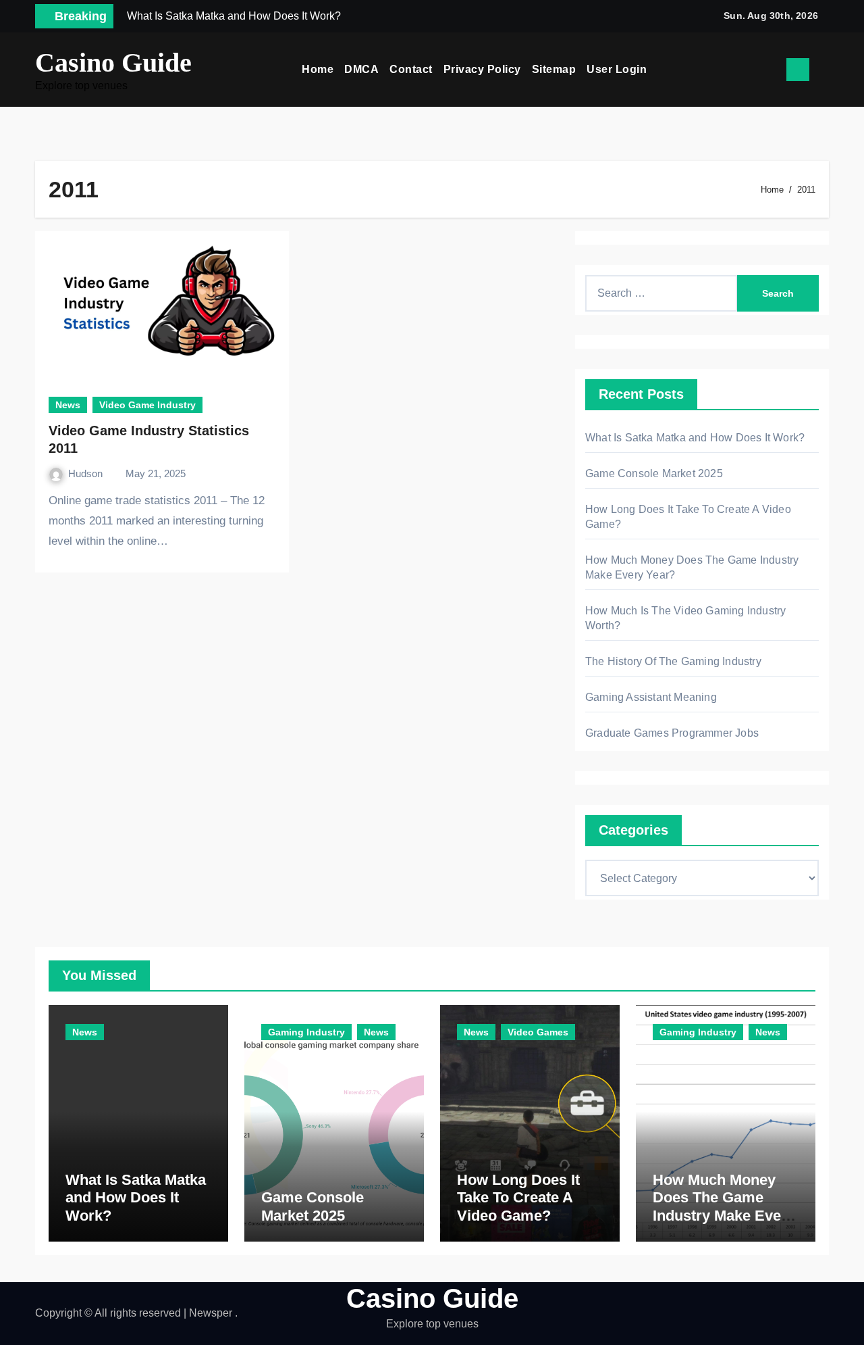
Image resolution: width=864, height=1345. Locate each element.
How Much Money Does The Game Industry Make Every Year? (724, 1206)
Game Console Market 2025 (654, 473)
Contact (411, 69)
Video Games (538, 1032)
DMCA (361, 69)
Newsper (210, 1313)
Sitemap (554, 69)
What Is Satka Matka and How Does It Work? (695, 437)
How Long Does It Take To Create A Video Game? (518, 1197)
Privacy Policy (482, 69)
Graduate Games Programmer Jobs (672, 733)
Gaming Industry (306, 1032)
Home (317, 69)
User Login (617, 69)
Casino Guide (113, 62)
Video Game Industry (147, 404)
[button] (824, 69)
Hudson (86, 473)
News (67, 404)
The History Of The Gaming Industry (673, 661)
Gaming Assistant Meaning (651, 697)
